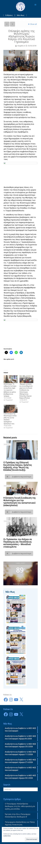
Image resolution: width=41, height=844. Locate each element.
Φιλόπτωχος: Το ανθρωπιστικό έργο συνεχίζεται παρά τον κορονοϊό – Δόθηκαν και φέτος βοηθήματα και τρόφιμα (10, 390)
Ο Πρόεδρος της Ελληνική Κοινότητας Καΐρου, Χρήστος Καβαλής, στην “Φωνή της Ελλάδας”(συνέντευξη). (17, 466)
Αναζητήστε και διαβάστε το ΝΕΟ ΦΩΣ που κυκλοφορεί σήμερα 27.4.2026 (20, 761)
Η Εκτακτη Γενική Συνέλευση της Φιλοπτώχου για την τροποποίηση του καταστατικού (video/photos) (19, 501)
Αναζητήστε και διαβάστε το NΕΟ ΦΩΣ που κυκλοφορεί (20, 729)
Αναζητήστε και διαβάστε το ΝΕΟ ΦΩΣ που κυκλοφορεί (20, 768)
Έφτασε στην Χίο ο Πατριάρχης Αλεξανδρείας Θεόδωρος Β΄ (17, 815)
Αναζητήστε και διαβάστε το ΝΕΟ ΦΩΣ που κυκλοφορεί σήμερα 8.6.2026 (20, 737)
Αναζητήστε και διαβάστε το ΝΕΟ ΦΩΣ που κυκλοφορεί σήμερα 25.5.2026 (20, 745)
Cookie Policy (7, 835)
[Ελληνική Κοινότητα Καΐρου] (21, 6)
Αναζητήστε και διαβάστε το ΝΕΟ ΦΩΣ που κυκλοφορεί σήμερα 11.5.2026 (20, 753)
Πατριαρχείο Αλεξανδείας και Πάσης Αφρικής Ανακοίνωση (20, 823)
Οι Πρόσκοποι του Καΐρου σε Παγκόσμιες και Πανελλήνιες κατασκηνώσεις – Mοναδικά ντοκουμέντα (17, 543)
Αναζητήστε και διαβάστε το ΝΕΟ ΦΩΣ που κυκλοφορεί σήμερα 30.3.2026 (20, 776)
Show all (33, 24)
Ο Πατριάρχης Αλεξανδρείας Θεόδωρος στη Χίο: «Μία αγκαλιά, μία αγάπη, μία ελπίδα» (20, 806)
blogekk (20, 46)
